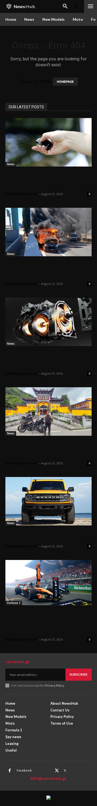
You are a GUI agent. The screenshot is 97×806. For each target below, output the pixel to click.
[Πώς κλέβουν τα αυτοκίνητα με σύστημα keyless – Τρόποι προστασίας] (48, 142)
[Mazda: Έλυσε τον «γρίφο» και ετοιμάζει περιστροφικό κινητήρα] (48, 322)
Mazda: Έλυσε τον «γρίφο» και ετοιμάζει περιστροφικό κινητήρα (44, 359)
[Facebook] (9, 770)
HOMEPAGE (65, 82)
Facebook (24, 770)
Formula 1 (13, 603)
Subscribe (79, 674)
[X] (57, 770)
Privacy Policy (54, 685)
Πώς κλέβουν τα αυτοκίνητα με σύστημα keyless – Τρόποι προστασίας (45, 180)
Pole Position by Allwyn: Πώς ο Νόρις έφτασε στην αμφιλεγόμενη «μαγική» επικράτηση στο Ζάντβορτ (44, 622)
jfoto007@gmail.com (21, 194)
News (11, 164)
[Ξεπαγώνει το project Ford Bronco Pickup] (48, 501)
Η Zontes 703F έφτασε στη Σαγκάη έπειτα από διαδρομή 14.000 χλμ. (42, 449)
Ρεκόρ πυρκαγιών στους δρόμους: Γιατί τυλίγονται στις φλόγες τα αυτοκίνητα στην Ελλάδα (48, 270)
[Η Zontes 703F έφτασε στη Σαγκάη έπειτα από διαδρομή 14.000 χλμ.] (48, 411)
